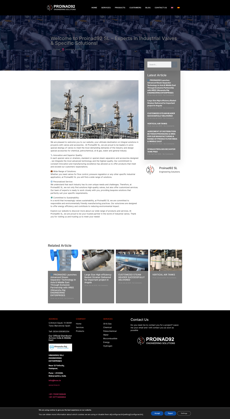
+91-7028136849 (57, 394)
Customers (135, 8)
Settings (184, 413)
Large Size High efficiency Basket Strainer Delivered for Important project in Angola (161, 103)
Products (120, 8)
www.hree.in (54, 385)
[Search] (174, 65)
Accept (157, 413)
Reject (170, 413)
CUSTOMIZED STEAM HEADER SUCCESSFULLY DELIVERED (131, 277)
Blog (148, 8)
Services (106, 8)
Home (94, 8)
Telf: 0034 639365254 (59, 331)
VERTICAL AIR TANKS (157, 124)
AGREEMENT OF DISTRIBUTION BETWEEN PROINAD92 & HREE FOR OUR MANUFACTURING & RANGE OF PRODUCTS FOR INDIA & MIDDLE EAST (162, 136)
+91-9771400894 (57, 397)
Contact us (161, 8)
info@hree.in (55, 380)
